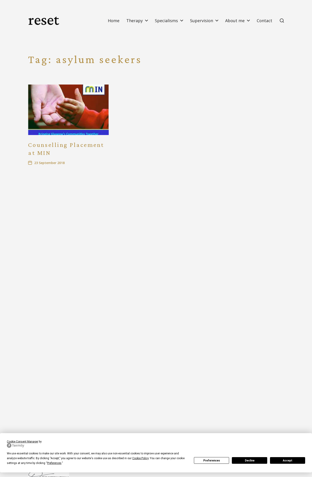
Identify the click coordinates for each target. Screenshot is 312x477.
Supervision (201, 21)
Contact (264, 21)
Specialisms (166, 21)
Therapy (134, 21)
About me (235, 21)
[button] (282, 20)
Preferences (211, 460)
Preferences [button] (54, 463)
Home (113, 21)
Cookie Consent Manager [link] (22, 441)
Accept (287, 460)
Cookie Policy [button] (140, 458)
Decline (249, 460)
